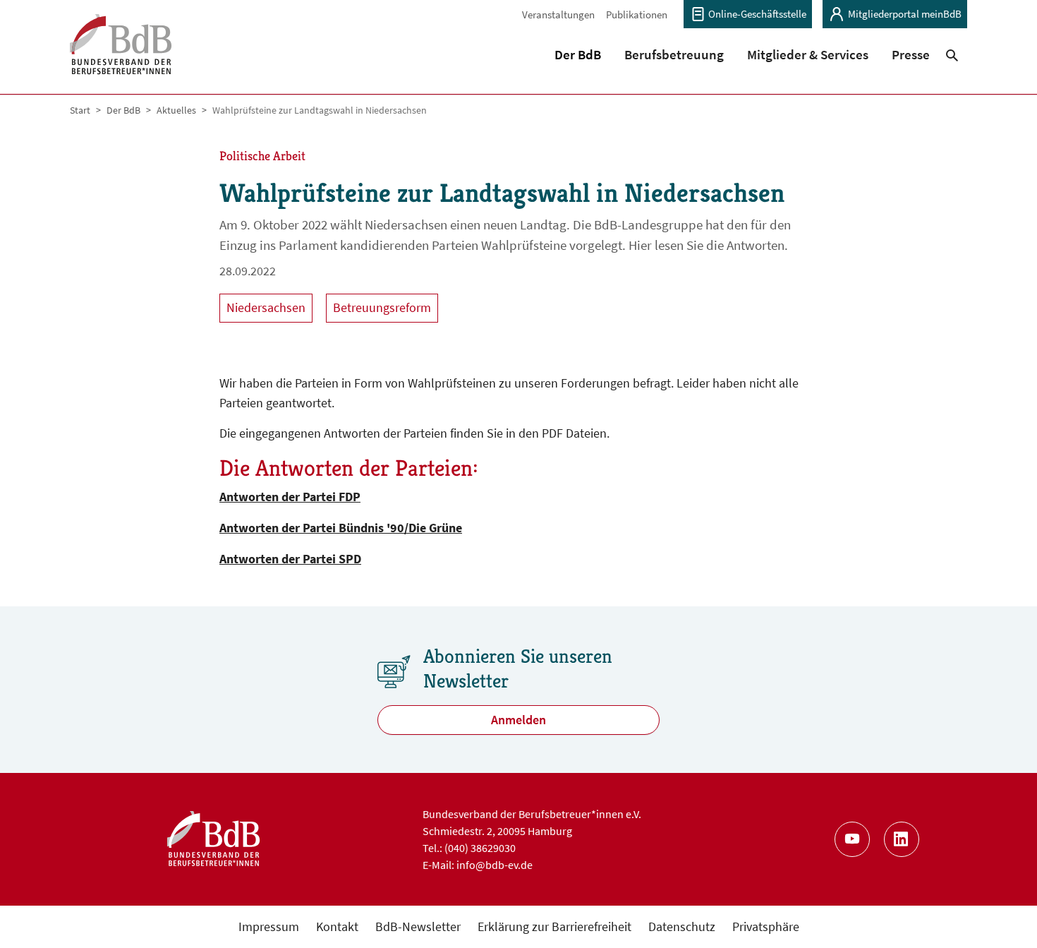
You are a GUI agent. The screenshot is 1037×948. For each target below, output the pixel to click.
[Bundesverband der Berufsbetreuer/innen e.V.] (121, 53)
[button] (578, 54)
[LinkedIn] (901, 839)
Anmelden (518, 720)
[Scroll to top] (1003, 914)
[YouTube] (852, 839)
